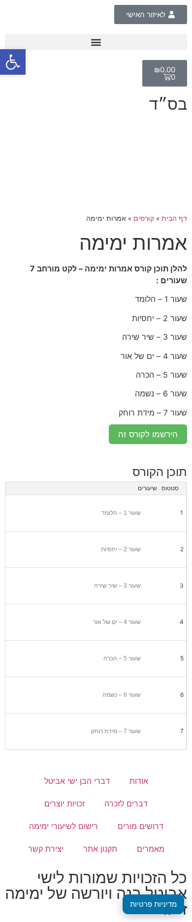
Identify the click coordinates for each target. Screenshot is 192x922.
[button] (96, 42)
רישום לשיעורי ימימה (63, 826)
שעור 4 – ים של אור (117, 622)
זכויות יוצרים (64, 803)
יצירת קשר (46, 849)
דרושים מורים (140, 826)
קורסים (143, 218)
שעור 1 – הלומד (121, 512)
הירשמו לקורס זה (148, 434)
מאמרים (150, 849)
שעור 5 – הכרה (122, 658)
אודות (138, 781)
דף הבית (174, 218)
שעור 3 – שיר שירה (117, 585)
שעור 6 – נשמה (121, 694)
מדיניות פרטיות (153, 904)
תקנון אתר (100, 849)
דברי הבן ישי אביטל (77, 781)
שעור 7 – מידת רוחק (116, 731)
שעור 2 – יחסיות (121, 549)
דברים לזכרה (126, 803)
